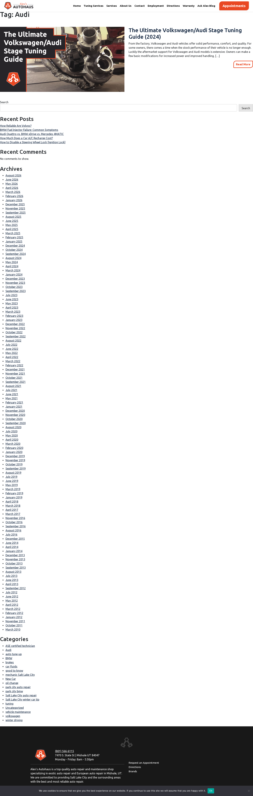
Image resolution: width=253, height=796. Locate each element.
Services (111, 5)
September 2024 (16, 253)
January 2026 (14, 200)
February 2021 (14, 402)
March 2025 (13, 233)
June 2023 (12, 299)
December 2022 (15, 324)
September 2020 (16, 423)
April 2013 (12, 584)
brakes (10, 662)
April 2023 (12, 307)
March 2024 (13, 270)
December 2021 (15, 369)
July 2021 (11, 390)
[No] (248, 791)
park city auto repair (18, 687)
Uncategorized (15, 707)
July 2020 (11, 431)
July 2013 (11, 575)
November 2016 (15, 518)
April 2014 (12, 546)
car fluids (11, 666)
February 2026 (14, 196)
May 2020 (12, 435)
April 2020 (12, 439)
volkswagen (13, 716)
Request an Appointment (144, 762)
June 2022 (12, 348)
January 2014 (14, 551)
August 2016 (13, 530)
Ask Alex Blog (206, 5)
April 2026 (12, 187)
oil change (12, 683)
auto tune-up (14, 654)
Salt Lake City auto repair (21, 695)
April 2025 (12, 229)
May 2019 (12, 485)
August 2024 (13, 258)
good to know (14, 670)
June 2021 (12, 394)
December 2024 (15, 245)
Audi (8, 650)
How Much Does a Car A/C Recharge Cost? (26, 138)
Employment (156, 5)
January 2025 (14, 241)
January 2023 (14, 319)
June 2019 (12, 480)
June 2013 (12, 580)
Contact (139, 5)
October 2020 (14, 419)
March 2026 (13, 191)
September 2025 (16, 212)
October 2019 (14, 464)
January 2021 (14, 406)
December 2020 (15, 410)
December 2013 (15, 555)
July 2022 (11, 344)
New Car (11, 678)
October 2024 (14, 249)
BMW (9, 658)
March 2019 (13, 489)
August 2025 (13, 216)
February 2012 (14, 613)
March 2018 (13, 505)
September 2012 (16, 588)
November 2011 (15, 621)
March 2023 (13, 311)
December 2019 (15, 456)
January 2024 (14, 274)
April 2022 (12, 357)
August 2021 (13, 386)
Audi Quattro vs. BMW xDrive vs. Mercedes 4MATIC (32, 134)
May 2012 (12, 600)
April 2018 (12, 501)
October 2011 (14, 625)
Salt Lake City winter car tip (22, 699)
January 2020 (14, 452)
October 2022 (14, 332)
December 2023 (15, 278)
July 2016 (11, 534)
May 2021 (12, 398)
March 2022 (13, 361)
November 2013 (15, 559)
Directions (173, 5)
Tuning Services (93, 5)
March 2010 (13, 629)
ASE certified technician (20, 645)
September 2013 (16, 567)
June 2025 (12, 220)
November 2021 (15, 373)
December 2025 (15, 204)
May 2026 (12, 183)
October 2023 (14, 286)
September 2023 (16, 291)
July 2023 (11, 295)
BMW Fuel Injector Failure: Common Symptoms (29, 129)
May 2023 (12, 303)
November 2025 (15, 208)
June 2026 (12, 179)
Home (77, 5)
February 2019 (14, 493)
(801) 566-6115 (64, 751)
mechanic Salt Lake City (20, 674)
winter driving (14, 720)
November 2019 (15, 460)
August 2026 (13, 175)
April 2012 (12, 604)
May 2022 (12, 352)
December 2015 (15, 538)
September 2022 (16, 336)
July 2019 (11, 476)
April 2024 (12, 266)
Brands (133, 771)
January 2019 (14, 497)
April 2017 (12, 509)
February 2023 (14, 315)
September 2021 (16, 381)
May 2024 (12, 262)
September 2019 (16, 468)
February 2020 (14, 447)
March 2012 (13, 608)
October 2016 (14, 522)
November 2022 (15, 328)
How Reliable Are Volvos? (15, 125)
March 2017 (13, 513)
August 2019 (13, 472)
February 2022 (14, 365)
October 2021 (14, 377)
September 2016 (16, 526)
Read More (243, 64)
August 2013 (13, 571)
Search (4, 102)
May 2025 (12, 225)
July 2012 (11, 592)
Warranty (188, 5)
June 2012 (12, 596)
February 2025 (14, 237)
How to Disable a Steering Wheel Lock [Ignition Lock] (32, 142)
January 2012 (14, 617)
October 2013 (14, 563)
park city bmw (14, 691)
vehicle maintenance (18, 711)
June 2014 (12, 542)
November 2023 (15, 282)
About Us (125, 5)
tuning (9, 703)
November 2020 (15, 414)
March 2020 (13, 443)
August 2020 (13, 427)
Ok (210, 790)
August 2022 (13, 340)
